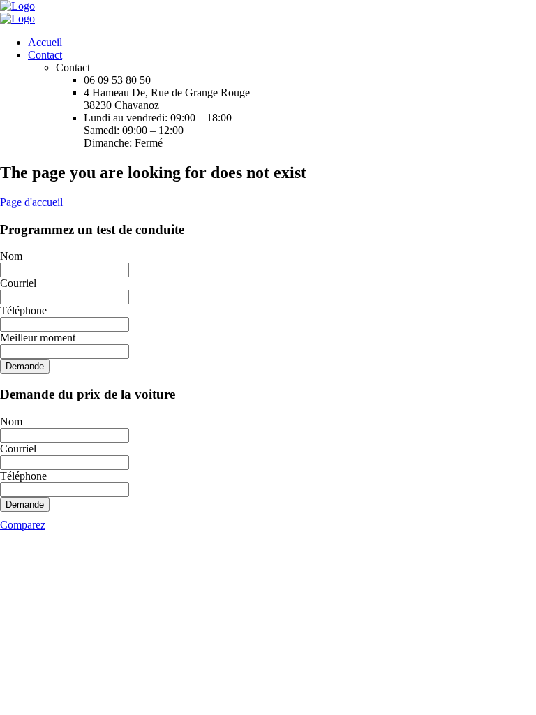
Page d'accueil (31, 202)
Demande (25, 366)
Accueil (45, 42)
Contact (45, 55)
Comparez (22, 525)
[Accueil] (17, 6)
